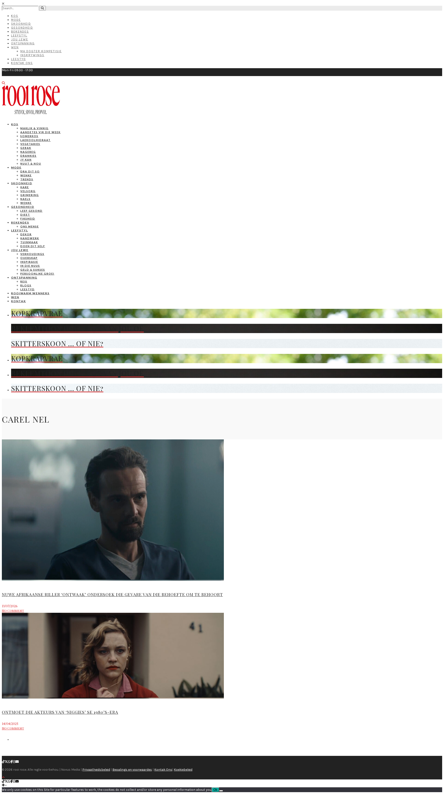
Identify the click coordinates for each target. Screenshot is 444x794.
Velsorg (28, 191)
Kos (14, 16)
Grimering (29, 194)
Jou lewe (19, 250)
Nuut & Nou (30, 163)
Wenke (26, 175)
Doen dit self (32, 246)
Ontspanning (23, 43)
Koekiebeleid (183, 770)
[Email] (17, 762)
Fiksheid (27, 218)
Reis (23, 281)
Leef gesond (31, 210)
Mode (16, 19)
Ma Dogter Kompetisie (41, 51)
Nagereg (28, 151)
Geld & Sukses (32, 269)
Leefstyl (19, 35)
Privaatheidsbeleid (96, 770)
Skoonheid (21, 23)
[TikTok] (3, 762)
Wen (15, 47)
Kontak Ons (22, 63)
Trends (26, 179)
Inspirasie (29, 261)
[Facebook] (12, 762)
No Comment (13, 610)
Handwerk (29, 238)
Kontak (18, 301)
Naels (25, 198)
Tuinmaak (29, 242)
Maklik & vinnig (34, 128)
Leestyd (18, 59)
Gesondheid (22, 27)
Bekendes (20, 31)
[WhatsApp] (9, 762)
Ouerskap (29, 257)
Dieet (25, 214)
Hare (24, 187)
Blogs (25, 285)
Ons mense (29, 226)
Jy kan (26, 159)
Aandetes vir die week (40, 132)
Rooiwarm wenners (30, 293)
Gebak (25, 147)
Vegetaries (30, 143)
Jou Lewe (19, 39)
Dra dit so (30, 171)
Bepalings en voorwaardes (132, 770)
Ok (215, 789)
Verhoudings (32, 253)
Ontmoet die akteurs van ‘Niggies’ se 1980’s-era (60, 712)
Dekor (26, 234)
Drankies (28, 155)
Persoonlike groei (37, 273)
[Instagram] (14, 762)
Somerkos (29, 136)
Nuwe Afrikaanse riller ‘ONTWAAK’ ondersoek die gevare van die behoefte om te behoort (112, 594)
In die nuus (30, 265)
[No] (221, 790)
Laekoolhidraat (35, 139)
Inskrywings (32, 55)
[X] (6, 762)
